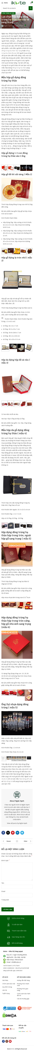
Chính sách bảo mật (8, 984)
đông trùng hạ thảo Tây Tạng (11, 51)
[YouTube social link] (10, 1041)
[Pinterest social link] (13, 833)
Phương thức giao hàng (22, 989)
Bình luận (5, 861)
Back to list (17, 841)
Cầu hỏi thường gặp (23, 999)
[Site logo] (18, 3)
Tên (2, 883)
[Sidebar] (2, 318)
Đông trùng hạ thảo (8, 13)
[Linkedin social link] (17, 833)
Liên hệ (4, 990)
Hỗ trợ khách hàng (24, 977)
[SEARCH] (31, 8)
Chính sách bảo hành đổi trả (23, 994)
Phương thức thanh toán (23, 984)
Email (3, 891)
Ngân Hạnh (8, 26)
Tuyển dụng (6, 993)
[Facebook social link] (3, 833)
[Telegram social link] (22, 833)
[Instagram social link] (6, 1041)
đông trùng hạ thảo (19, 68)
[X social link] (8, 833)
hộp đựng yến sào (25, 779)
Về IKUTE (5, 977)
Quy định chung (7, 987)
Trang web (5, 900)
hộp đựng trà (7, 781)
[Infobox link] (17, 918)
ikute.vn (4, 779)
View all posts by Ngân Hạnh (17, 823)
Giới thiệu (5, 980)
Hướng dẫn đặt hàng (23, 980)
